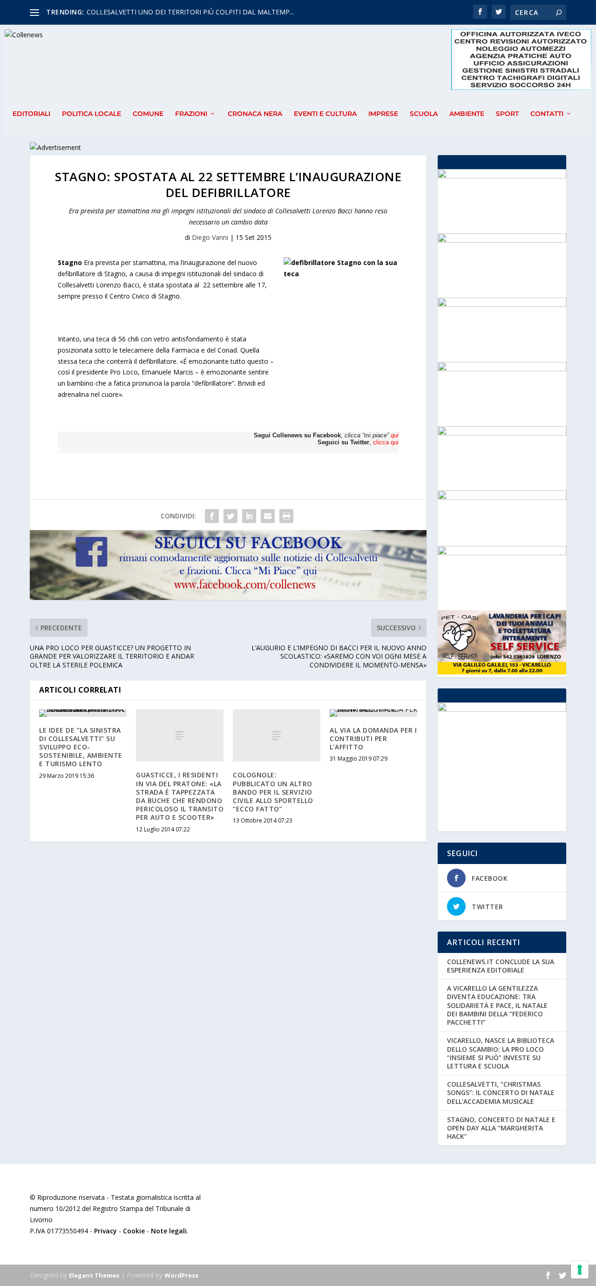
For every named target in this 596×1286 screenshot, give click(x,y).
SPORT (507, 114)
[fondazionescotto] (502, 433)
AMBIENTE (466, 114)
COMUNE (148, 114)
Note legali (169, 1230)
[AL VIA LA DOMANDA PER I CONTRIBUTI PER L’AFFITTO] (373, 713)
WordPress (181, 1275)
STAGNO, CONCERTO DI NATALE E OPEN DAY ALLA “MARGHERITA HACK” (501, 1128)
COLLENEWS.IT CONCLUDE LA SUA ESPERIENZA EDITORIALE (500, 965)
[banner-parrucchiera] (502, 368)
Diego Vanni (210, 237)
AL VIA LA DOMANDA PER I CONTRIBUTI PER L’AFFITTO (373, 738)
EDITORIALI (31, 114)
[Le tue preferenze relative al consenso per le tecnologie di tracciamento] (580, 1270)
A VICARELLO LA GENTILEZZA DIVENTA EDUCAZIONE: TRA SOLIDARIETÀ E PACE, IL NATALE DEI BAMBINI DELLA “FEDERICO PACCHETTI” (497, 1005)
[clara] (502, 304)
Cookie (134, 1230)
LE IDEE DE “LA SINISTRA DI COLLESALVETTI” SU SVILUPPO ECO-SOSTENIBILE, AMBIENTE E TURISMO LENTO (80, 747)
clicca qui (386, 442)
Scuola (424, 114)
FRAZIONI (191, 114)
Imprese (383, 114)
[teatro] (502, 240)
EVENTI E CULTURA (325, 114)
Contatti (546, 114)
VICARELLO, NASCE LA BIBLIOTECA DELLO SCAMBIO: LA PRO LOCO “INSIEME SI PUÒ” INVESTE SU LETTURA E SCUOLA (500, 1053)
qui (395, 435)
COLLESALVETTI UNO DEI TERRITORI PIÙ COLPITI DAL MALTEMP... (190, 11)
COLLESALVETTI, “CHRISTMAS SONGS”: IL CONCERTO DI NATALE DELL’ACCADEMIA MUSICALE (501, 1092)
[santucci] (502, 175)
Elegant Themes (94, 1275)
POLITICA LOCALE (91, 114)
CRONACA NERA (255, 114)
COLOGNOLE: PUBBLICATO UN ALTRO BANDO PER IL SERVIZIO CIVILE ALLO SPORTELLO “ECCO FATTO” (273, 791)
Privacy (105, 1230)
